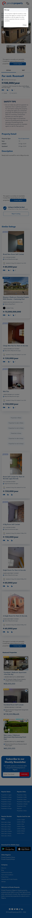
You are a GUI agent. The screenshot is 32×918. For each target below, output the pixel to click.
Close (24, 25)
